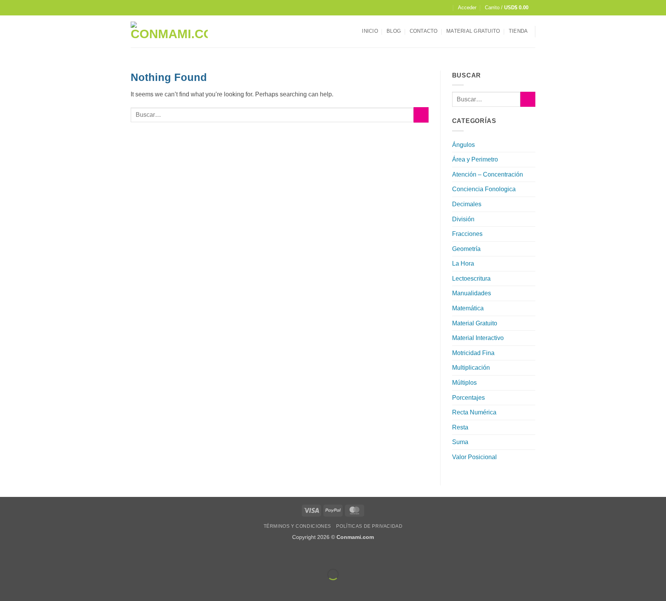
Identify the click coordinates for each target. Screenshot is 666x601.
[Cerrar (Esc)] (75, 554)
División (463, 219)
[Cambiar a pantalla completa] (30, 554)
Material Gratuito (473, 31)
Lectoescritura (471, 278)
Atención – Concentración (487, 174)
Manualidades (471, 293)
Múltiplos (464, 382)
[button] (467, 8)
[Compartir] (52, 554)
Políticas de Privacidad (369, 526)
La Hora (463, 263)
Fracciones (467, 234)
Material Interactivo (478, 338)
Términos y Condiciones (297, 526)
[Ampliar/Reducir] (7, 554)
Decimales (466, 204)
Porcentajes (468, 397)
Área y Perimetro (475, 159)
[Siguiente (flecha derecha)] (30, 587)
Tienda (518, 31)
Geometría (466, 249)
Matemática (468, 308)
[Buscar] (446, 7)
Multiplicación (471, 367)
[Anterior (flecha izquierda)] (7, 587)
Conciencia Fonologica (484, 189)
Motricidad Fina (473, 353)
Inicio (370, 31)
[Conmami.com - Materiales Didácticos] (169, 31)
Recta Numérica (474, 412)
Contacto (424, 31)
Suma (460, 442)
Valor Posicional (474, 457)
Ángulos (463, 144)
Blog (394, 31)
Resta (460, 427)
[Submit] (421, 114)
